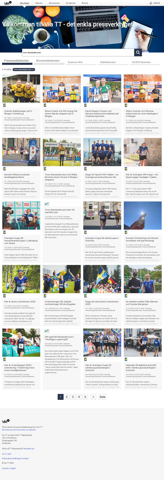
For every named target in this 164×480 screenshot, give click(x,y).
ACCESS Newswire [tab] (141, 62)
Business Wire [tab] (75, 62)
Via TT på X (6, 454)
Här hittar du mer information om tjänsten (19, 430)
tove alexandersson (23, 69)
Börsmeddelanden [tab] (48, 60)
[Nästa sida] (93, 397)
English (13, 468)
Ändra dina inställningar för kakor (15, 458)
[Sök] (138, 52)
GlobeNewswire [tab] (108, 62)
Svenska (5, 468)
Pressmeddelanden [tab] (16, 60)
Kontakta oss (29, 449)
